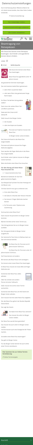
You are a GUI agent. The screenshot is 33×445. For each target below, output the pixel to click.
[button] (28, 171)
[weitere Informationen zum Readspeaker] (7, 60)
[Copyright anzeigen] (6, 76)
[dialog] (16, 18)
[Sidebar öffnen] (31, 39)
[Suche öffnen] (21, 39)
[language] (26, 39)
